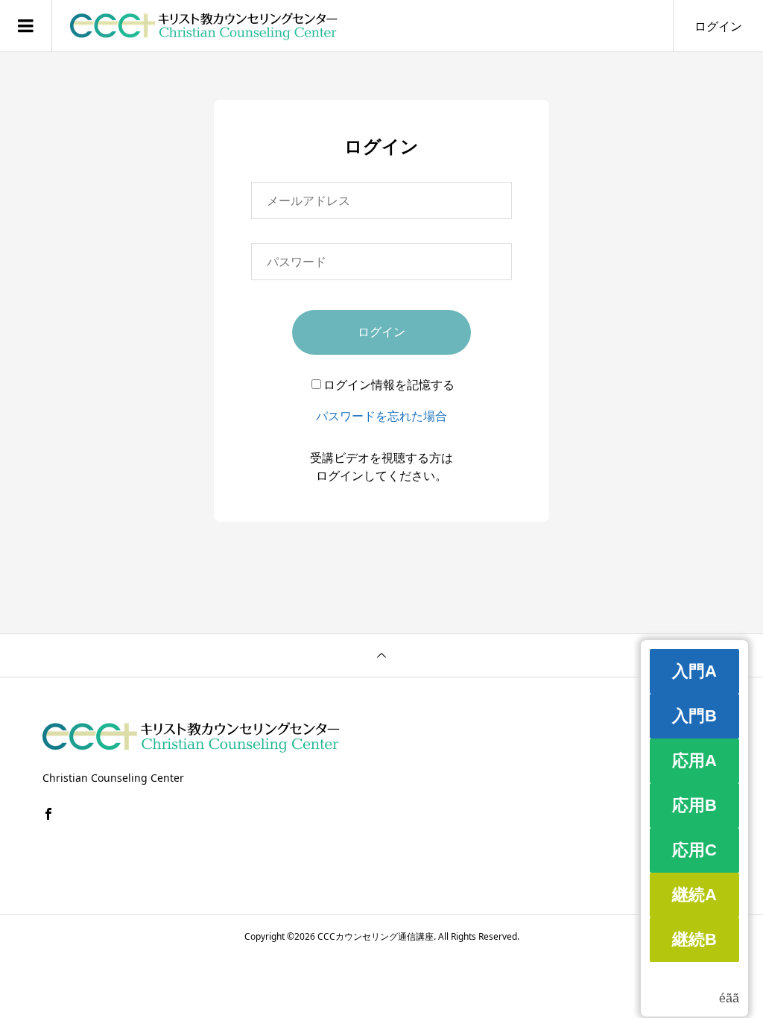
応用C (694, 850)
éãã (729, 998)
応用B (694, 805)
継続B (694, 939)
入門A (694, 671)
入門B (694, 715)
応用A (694, 760)
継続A (694, 894)
